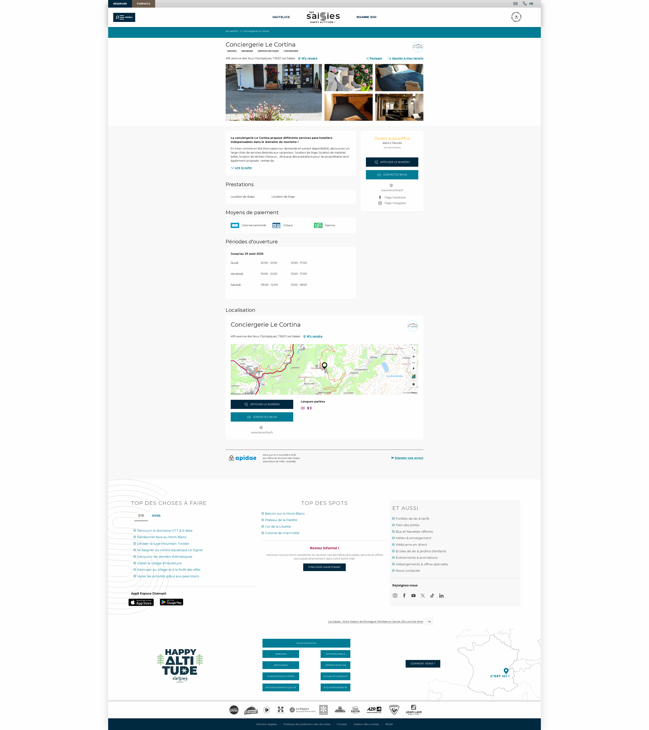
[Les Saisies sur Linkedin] (441, 597)
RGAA (389, 724)
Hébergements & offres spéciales (422, 564)
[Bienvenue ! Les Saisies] (180, 664)
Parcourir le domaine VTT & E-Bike (165, 531)
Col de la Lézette (278, 526)
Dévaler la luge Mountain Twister (163, 544)
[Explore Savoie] (233, 710)
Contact (342, 724)
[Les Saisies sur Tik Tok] (432, 597)
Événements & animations (417, 558)
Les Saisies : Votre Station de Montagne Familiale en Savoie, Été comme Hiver (375, 621)
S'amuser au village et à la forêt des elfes (168, 570)
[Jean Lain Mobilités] (414, 710)
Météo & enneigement (413, 538)
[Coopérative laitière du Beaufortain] (340, 710)
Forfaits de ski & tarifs (412, 519)
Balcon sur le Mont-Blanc (285, 513)
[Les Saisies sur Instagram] (395, 597)
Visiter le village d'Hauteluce (159, 563)
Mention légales (266, 724)
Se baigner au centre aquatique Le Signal (170, 550)
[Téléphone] (522, 4)
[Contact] (513, 4)
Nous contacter (408, 571)
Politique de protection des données (306, 724)
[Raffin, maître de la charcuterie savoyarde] (355, 710)
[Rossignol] (394, 710)
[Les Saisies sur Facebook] (404, 597)
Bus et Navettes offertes (414, 532)
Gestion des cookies (366, 724)
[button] (62, 32)
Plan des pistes (407, 525)
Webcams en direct (411, 545)
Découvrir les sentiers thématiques (164, 557)
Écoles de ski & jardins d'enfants (421, 551)
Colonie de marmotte (282, 533)
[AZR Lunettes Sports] (374, 710)
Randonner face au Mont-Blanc (162, 537)
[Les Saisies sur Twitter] (422, 597)
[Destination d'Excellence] (266, 710)
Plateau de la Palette (281, 520)
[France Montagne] (251, 710)
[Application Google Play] (171, 601)
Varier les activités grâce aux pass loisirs (168, 576)
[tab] (156, 515)
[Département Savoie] (280, 710)
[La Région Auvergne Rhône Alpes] (303, 709)
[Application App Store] (141, 602)
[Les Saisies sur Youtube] (413, 597)
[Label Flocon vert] (323, 710)
